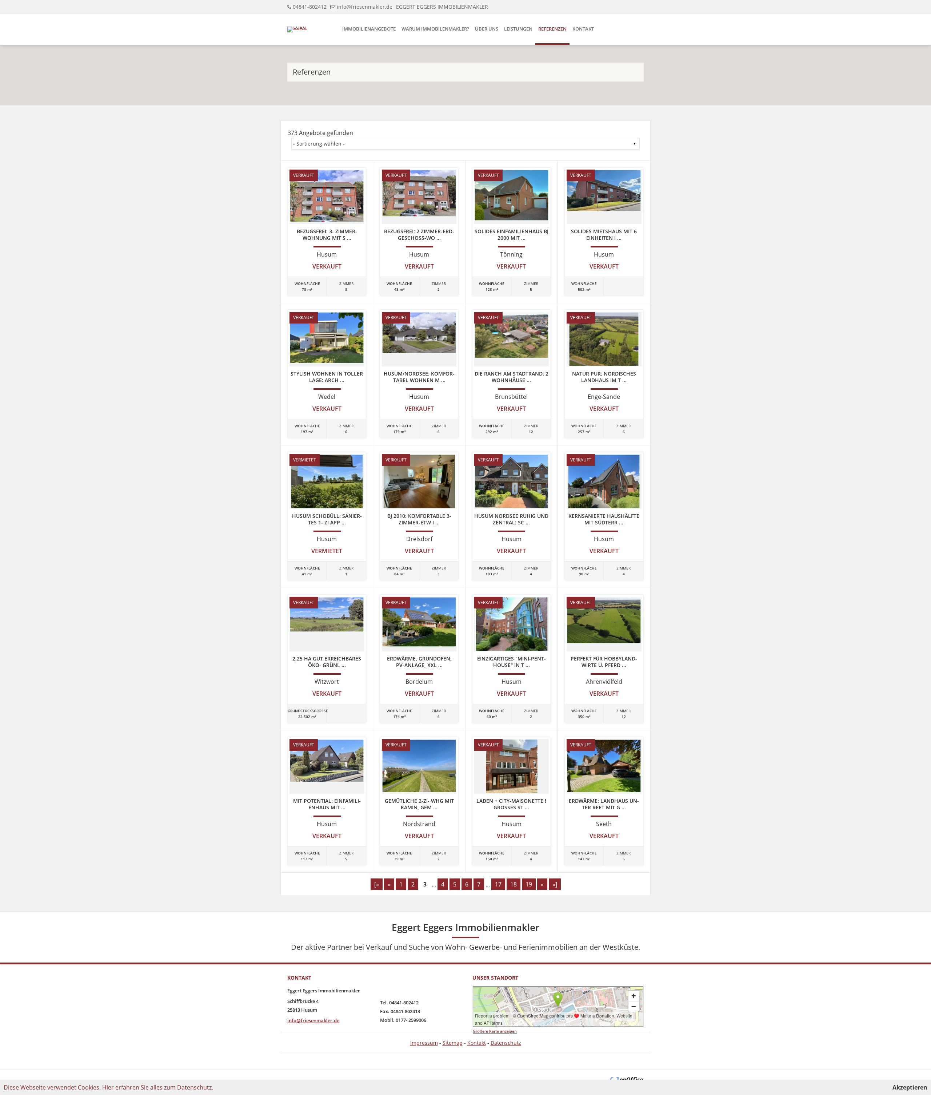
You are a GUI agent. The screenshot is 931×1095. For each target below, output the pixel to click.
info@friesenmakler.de (364, 6)
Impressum (424, 1042)
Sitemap (453, 1042)
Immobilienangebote (369, 28)
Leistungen (518, 28)
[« (376, 884)
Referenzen (552, 28)
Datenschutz (506, 1042)
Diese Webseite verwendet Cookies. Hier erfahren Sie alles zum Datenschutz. (108, 1087)
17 (498, 884)
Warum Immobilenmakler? (435, 28)
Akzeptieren (909, 1087)
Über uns (486, 28)
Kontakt (583, 28)
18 (513, 884)
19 (529, 884)
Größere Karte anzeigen (495, 1031)
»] (554, 884)
